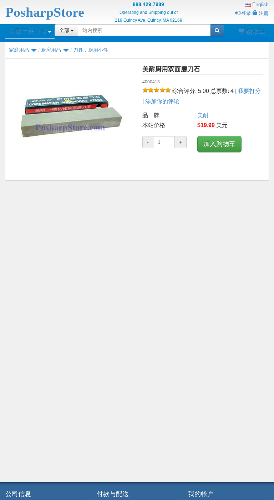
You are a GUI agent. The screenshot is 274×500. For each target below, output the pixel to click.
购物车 (255, 32)
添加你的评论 (162, 101)
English (260, 4)
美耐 (203, 115)
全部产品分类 (28, 31)
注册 (264, 13)
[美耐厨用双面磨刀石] (71, 117)
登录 (246, 13)
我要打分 (249, 91)
